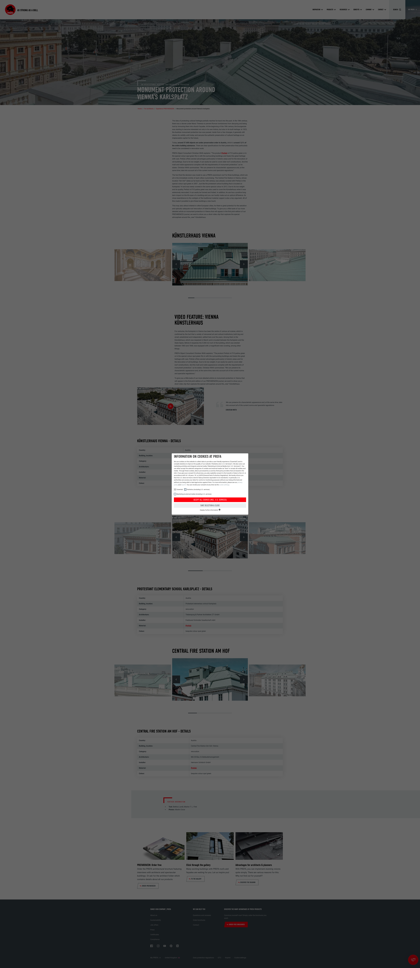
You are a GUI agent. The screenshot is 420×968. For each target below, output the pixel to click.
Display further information (209, 510)
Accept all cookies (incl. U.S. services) (210, 499)
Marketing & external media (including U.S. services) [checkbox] (194, 494)
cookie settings (224, 485)
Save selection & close (210, 505)
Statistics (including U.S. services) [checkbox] (198, 489)
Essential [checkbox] (180, 489)
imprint (183, 485)
